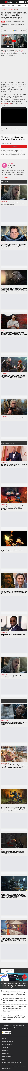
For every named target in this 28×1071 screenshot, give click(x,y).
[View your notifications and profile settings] (13, 2)
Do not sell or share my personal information (12, 1062)
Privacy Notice (19, 151)
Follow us (16, 30)
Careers (3, 1059)
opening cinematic (6, 103)
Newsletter (24, 30)
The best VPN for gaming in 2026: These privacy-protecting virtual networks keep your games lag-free (14, 985)
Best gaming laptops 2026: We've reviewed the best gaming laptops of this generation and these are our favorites (15, 992)
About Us (4, 1038)
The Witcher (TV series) (13, 9)
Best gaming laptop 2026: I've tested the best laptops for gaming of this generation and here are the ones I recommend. (14, 1009)
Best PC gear (11, 5)
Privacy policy (5, 1047)
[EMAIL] (11, 167)
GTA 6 (19, 5)
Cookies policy (5, 1050)
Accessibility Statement (7, 1056)
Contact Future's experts (7, 1041)
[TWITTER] (9, 167)
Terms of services (17, 150)
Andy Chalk (9, 21)
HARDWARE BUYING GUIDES (7, 970)
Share (5, 30)
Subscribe (21, 2)
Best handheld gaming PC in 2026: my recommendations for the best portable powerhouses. (14, 1017)
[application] (14, 116)
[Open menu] (2, 2)
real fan (21, 88)
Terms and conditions (7, 1044)
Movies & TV (4, 9)
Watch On (4, 46)
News (3, 21)
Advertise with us (6, 1053)
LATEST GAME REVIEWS (20, 971)
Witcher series (19, 52)
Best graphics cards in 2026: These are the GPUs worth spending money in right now (15, 1000)
